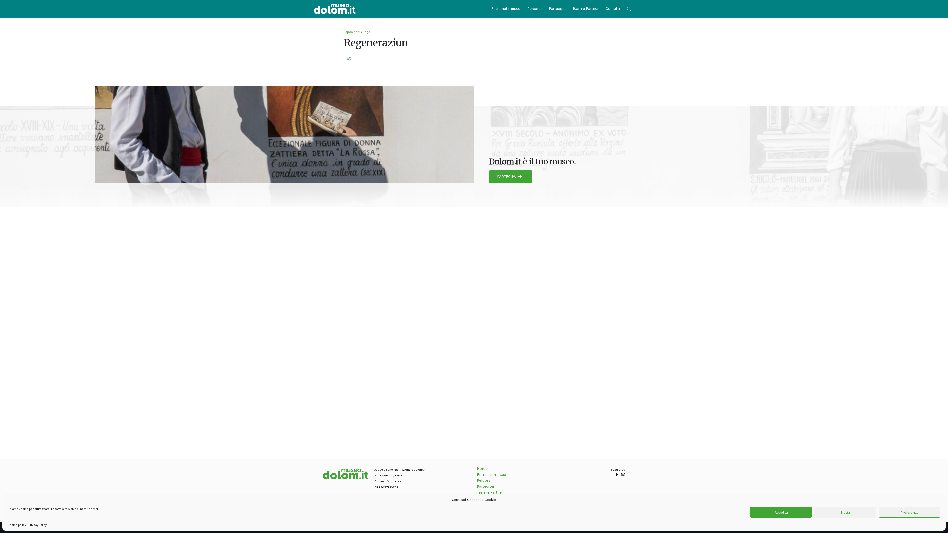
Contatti (613, 8)
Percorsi (534, 8)
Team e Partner (586, 8)
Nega (845, 512)
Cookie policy (17, 525)
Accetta (781, 512)
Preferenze (909, 512)
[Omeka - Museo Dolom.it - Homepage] (335, 9)
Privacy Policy (38, 525)
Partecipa (557, 8)
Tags (366, 32)
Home (482, 468)
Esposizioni (352, 32)
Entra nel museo (505, 8)
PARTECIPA (506, 176)
